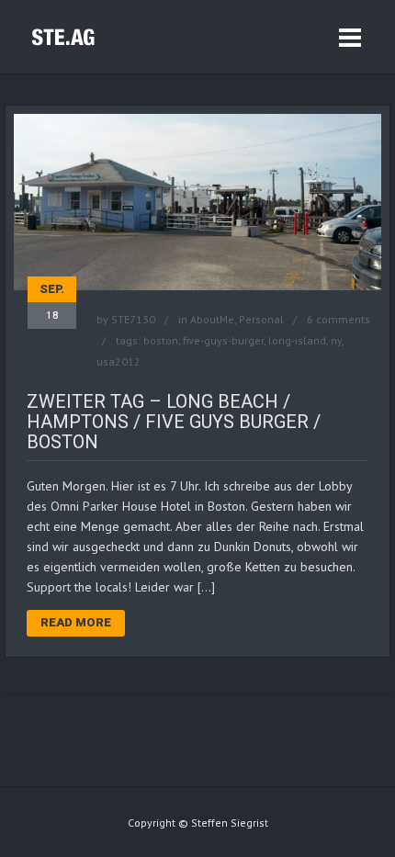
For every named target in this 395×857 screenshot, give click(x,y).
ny (336, 340)
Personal (261, 319)
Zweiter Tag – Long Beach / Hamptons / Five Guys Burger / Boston (174, 421)
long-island (297, 340)
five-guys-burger (223, 340)
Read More (75, 622)
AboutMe (212, 319)
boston (160, 340)
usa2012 (118, 361)
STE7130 (133, 319)
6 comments (338, 319)
